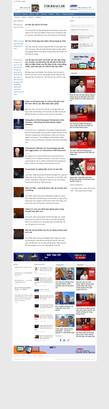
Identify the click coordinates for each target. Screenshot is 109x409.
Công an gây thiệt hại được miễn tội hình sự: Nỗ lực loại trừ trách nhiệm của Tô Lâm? (43, 327)
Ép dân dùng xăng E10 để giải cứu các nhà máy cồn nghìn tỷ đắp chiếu (46, 337)
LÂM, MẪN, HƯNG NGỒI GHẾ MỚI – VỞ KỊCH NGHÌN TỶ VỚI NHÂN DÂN (64, 331)
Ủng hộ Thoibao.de (44, 289)
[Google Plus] (69, 341)
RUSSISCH (31, 17)
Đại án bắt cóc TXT (84, 8)
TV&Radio (51, 14)
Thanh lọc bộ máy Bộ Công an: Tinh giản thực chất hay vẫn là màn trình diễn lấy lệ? (43, 307)
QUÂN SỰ (41, 355)
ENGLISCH (17, 17)
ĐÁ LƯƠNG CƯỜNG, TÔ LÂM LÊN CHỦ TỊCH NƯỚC (64, 308)
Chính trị (25, 14)
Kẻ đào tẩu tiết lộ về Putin (36, 25)
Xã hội (37, 14)
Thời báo (19, 359)
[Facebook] (61, 341)
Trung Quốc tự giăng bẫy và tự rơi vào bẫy (43, 169)
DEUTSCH (24, 17)
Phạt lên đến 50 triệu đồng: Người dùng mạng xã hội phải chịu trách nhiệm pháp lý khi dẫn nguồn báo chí (82, 97)
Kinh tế (31, 14)
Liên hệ (57, 14)
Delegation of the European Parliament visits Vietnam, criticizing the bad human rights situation (44, 122)
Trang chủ (17, 14)
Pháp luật (43, 14)
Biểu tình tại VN (25, 8)
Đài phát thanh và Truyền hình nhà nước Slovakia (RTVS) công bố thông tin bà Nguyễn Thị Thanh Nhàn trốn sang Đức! (43, 280)
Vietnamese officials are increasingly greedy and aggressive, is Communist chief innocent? (45, 149)
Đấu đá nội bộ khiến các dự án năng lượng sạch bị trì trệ (46, 231)
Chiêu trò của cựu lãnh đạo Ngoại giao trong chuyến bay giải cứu (44, 210)
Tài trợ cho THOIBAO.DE (68, 14)
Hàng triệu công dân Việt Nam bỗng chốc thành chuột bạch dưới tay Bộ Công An (82, 179)
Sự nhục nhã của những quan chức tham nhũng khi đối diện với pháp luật (82, 152)
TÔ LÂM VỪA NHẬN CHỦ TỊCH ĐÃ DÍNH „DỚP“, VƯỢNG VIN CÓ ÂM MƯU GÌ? (64, 285)
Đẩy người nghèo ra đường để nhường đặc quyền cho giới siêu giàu (46, 297)
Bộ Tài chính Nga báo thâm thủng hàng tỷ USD (45, 41)
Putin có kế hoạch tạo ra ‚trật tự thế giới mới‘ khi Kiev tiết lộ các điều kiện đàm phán (45, 102)
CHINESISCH (38, 17)
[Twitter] (65, 341)
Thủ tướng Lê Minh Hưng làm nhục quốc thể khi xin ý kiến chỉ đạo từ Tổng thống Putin (81, 125)
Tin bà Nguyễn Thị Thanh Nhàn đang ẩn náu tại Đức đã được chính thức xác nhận (43, 270)
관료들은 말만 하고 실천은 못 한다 (23, 267)
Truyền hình (60, 264)
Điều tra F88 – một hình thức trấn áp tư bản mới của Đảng (46, 189)
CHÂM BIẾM (74, 73)
